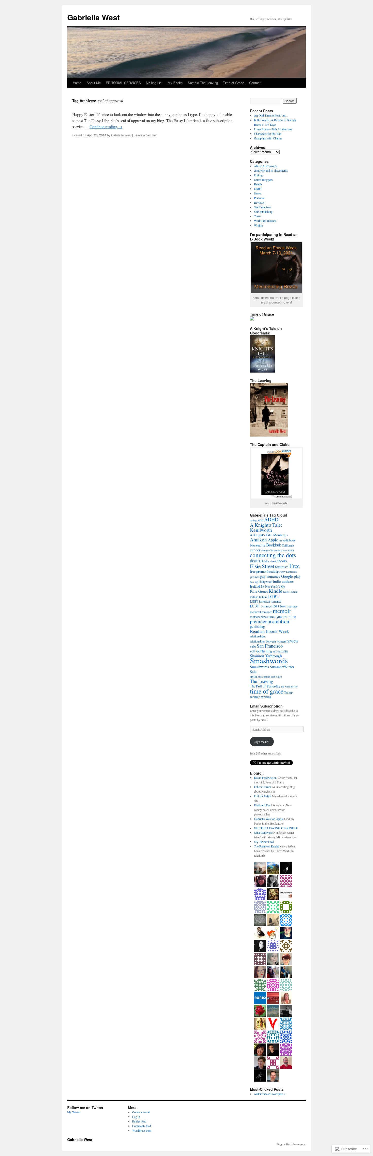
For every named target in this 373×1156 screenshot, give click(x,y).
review (292, 641)
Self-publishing (263, 212)
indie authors (283, 581)
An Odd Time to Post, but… (271, 115)
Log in (136, 1117)
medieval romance (261, 612)
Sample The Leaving (203, 82)
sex (275, 651)
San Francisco (262, 207)
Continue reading (106, 126)
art (280, 540)
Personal (259, 198)
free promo (258, 571)
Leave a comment (146, 135)
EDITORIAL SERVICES (123, 82)
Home (77, 82)
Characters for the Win (267, 134)
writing (266, 696)
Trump (288, 692)
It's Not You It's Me (273, 586)
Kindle (275, 590)
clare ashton (287, 550)
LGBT (258, 189)
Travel (257, 216)
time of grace (266, 691)
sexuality (283, 651)
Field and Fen (262, 805)
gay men (254, 577)
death (255, 560)
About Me (94, 82)
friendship (272, 571)
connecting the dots (273, 555)
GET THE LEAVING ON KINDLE (276, 828)
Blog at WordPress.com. (291, 1144)
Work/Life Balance (265, 221)
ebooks (282, 560)
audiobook (289, 540)
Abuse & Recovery (265, 166)
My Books (175, 82)
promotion (278, 621)
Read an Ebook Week (269, 631)
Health (258, 184)
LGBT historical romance (265, 601)
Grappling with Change (268, 138)
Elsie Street (262, 566)
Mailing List (154, 82)
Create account (141, 1112)
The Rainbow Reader (266, 846)
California (288, 545)
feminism (282, 566)
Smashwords (269, 660)
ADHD (271, 519)
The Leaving (261, 681)
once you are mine (282, 616)
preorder (258, 621)
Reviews (259, 202)
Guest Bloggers (263, 180)
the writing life (289, 686)
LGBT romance (261, 606)
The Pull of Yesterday (265, 686)
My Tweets (74, 1112)
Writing (258, 225)
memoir (282, 611)
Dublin (265, 561)
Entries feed (139, 1121)
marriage (292, 606)
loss (276, 606)
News (257, 193)
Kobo (286, 591)
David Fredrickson (265, 778)
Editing (258, 175)
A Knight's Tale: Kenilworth (266, 527)
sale (253, 646)
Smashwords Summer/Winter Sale (272, 669)
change (265, 550)
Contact (255, 82)
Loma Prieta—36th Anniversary (273, 129)
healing (254, 582)
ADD (260, 520)
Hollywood (265, 582)
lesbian (293, 591)
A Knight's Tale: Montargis (269, 535)
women (255, 696)
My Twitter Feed (264, 842)
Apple (273, 540)
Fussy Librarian (288, 571)
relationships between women (268, 641)
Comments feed (141, 1126)
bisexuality (257, 545)
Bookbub (273, 545)
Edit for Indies (262, 796)
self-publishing (261, 650)
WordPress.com (141, 1130)
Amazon (258, 539)
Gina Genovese (263, 832)
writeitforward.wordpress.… (271, 1094)
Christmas (274, 550)
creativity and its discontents (271, 170)
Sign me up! (262, 742)
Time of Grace (233, 82)
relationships (257, 636)
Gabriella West (93, 17)
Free (294, 566)
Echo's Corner (262, 787)
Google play (291, 576)
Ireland (255, 586)
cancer (255, 549)
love (283, 605)
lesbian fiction (258, 597)
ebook (273, 561)
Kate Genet (259, 591)
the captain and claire (270, 676)
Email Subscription (266, 706)
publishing (257, 626)
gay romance (270, 576)
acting (253, 520)
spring (254, 676)
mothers (255, 617)
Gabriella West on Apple (268, 819)
